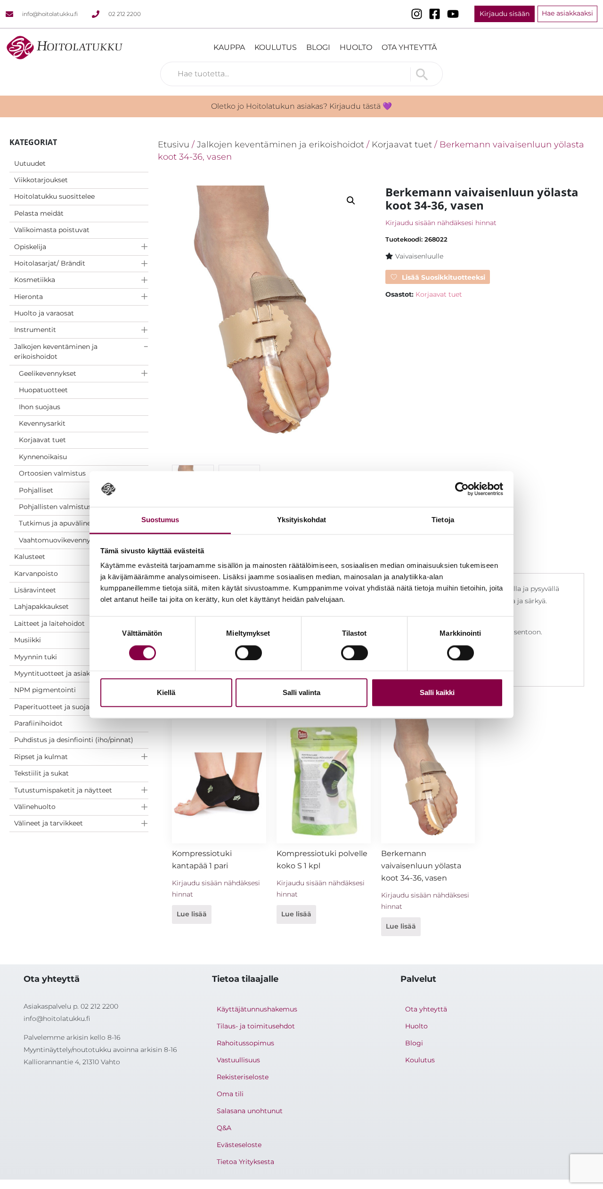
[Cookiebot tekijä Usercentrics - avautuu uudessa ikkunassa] (462, 489)
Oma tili (230, 1094)
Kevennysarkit (42, 423)
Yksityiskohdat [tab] (301, 520)
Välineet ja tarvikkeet (48, 823)
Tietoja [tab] (443, 520)
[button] (350, 200)
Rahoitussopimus (245, 1043)
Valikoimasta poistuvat (52, 230)
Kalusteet (29, 556)
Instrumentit (35, 329)
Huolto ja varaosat (44, 313)
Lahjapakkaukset (41, 606)
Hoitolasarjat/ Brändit (49, 263)
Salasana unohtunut (250, 1111)
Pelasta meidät (39, 213)
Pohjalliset (36, 490)
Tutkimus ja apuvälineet (58, 523)
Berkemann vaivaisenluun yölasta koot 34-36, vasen (421, 865)
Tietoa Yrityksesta (245, 1161)
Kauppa (229, 47)
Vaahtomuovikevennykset (61, 540)
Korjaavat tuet (42, 440)
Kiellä (166, 693)
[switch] (248, 652)
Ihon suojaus (39, 407)
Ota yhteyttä (409, 47)
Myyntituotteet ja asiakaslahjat (64, 673)
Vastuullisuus (238, 1060)
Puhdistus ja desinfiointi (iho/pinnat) (73, 740)
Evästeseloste (239, 1144)
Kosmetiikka (34, 279)
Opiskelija (30, 247)
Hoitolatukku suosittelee (54, 196)
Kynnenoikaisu (43, 457)
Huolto (356, 47)
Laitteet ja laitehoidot (49, 623)
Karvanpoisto (36, 573)
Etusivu (173, 144)
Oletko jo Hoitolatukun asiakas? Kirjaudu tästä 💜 (301, 106)
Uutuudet (30, 163)
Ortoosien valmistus (52, 473)
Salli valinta (301, 693)
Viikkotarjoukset (41, 180)
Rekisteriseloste (243, 1077)
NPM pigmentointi (45, 690)
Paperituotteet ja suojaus (55, 707)
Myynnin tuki (35, 657)
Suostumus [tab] (160, 520)
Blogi (318, 47)
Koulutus (275, 47)
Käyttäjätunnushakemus (257, 1009)
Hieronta (28, 296)
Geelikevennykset (47, 373)
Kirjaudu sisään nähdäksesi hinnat (441, 222)
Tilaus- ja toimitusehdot (256, 1026)
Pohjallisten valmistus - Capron (70, 506)
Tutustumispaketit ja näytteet (63, 790)
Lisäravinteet (35, 590)
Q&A (224, 1128)
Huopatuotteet (43, 390)
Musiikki (27, 640)
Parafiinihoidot (38, 723)
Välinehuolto (35, 806)
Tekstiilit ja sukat (41, 773)
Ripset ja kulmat (41, 756)
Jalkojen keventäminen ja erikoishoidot (56, 351)
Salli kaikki (437, 693)
